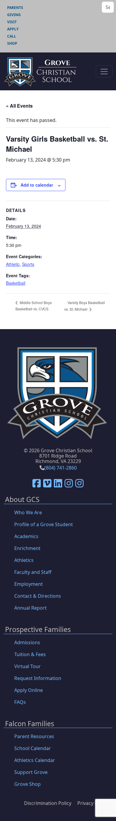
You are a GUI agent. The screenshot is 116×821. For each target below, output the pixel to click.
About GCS (22, 499)
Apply (12, 29)
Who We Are (28, 512)
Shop (12, 43)
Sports (28, 264)
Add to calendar (37, 185)
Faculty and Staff (32, 572)
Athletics (24, 560)
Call (11, 36)
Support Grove (31, 772)
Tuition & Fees (30, 654)
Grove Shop (27, 784)
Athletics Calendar (34, 760)
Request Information (37, 678)
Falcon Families (29, 724)
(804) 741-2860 (60, 467)
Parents (15, 7)
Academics (26, 536)
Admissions (27, 642)
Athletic (13, 264)
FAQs (20, 702)
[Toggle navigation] (104, 72)
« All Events (19, 105)
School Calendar (32, 748)
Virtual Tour (27, 666)
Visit (12, 21)
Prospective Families (38, 629)
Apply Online (28, 690)
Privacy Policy (92, 803)
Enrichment (27, 548)
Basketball (15, 283)
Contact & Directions (37, 596)
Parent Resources (34, 736)
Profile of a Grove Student (43, 524)
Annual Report (30, 608)
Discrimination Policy (47, 803)
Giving (14, 14)
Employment (28, 584)
